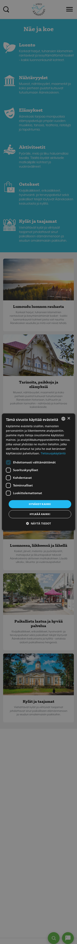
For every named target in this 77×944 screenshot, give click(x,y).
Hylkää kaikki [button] (40, 514)
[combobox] (63, 419)
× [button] (68, 418)
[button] (38, 523)
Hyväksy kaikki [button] (40, 504)
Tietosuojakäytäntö (53, 453)
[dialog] (38, 472)
